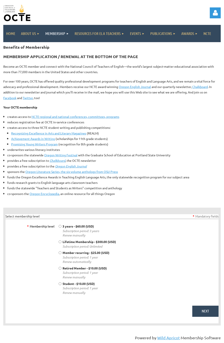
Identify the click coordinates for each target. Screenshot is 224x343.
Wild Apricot (168, 337)
